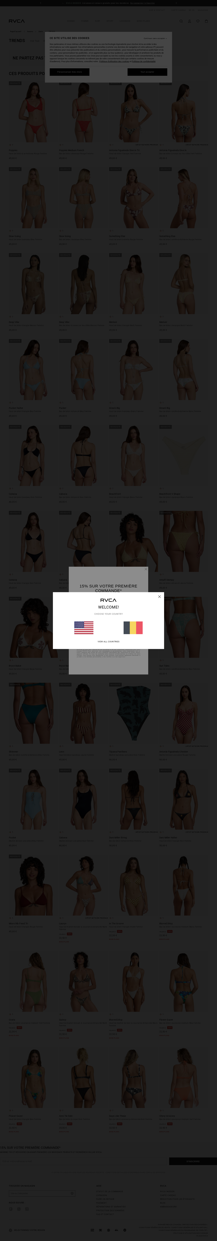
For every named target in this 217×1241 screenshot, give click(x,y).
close (159, 596)
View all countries (108, 641)
